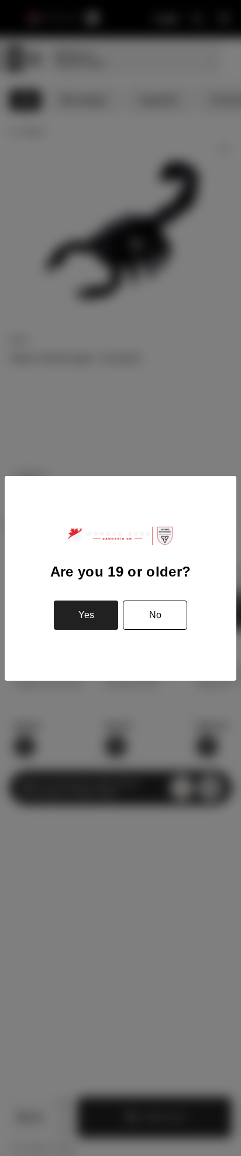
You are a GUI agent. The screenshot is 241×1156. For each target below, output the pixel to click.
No (155, 615)
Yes (86, 615)
